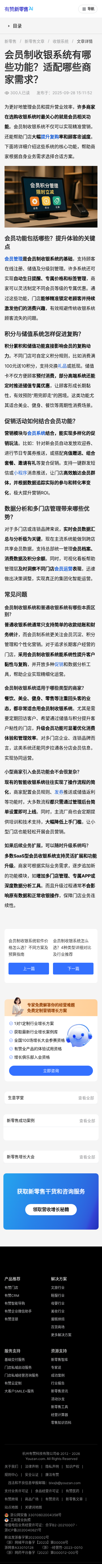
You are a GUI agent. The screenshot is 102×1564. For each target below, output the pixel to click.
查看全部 (86, 1097)
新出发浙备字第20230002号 (27, 1537)
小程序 (20, 473)
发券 (58, 792)
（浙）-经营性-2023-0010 (61, 1547)
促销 (58, 664)
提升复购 (50, 136)
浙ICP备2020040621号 (23, 1530)
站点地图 (11, 1507)
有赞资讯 (52, 1499)
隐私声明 (52, 1466)
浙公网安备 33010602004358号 (35, 1515)
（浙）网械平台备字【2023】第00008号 (36, 1542)
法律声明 (32, 1466)
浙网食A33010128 (19, 1547)
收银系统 (61, 41)
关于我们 (11, 1466)
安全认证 (32, 1475)
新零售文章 (34, 41)
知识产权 (72, 1466)
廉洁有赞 (52, 1475)
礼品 (62, 366)
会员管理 (14, 259)
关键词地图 (33, 1507)
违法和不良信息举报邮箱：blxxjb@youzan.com (44, 1483)
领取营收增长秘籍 (51, 1209)
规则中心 (11, 1475)
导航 (91, 9)
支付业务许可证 (16, 1491)
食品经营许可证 (47, 1491)
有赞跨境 (11, 1499)
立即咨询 (51, 1070)
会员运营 (63, 568)
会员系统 (36, 433)
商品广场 (32, 1499)
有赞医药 (72, 1491)
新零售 (10, 41)
